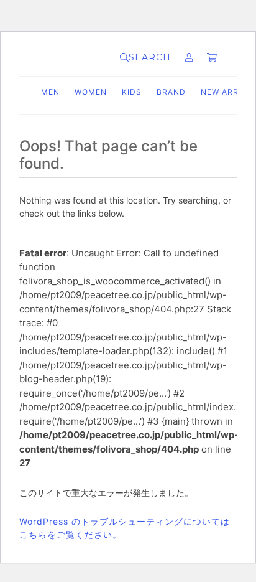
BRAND (171, 91)
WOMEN (91, 91)
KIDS (132, 91)
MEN (50, 91)
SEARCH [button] (150, 57)
